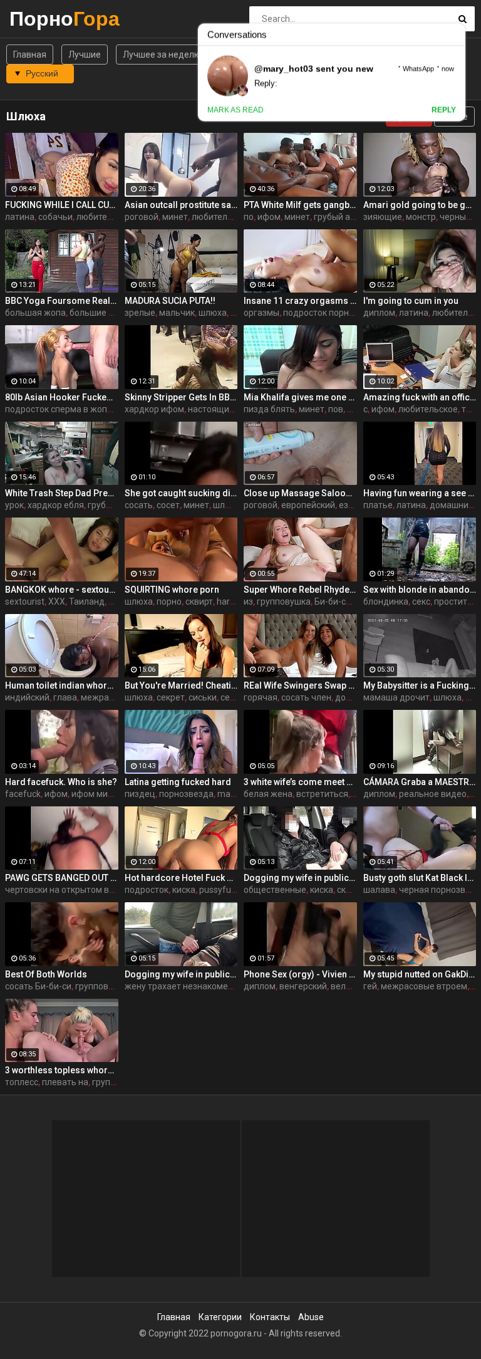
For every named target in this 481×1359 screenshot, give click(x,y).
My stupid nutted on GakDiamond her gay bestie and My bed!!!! (420, 974)
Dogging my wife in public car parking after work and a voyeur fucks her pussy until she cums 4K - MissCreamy (181, 974)
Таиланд (87, 601)
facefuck (23, 794)
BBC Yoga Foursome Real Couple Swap (61, 301)
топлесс (21, 1082)
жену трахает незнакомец (179, 986)
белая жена (268, 794)
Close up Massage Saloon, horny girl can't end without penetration (300, 493)
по (249, 217)
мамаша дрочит (396, 697)
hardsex (233, 601)
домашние (451, 505)
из (248, 601)
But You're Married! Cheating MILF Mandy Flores (181, 685)
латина (19, 217)
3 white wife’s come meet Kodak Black (300, 782)
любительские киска (234, 217)
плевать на (65, 1082)
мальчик (177, 313)
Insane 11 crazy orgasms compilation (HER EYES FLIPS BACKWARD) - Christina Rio (300, 301)
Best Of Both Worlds (46, 974)
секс (421, 601)
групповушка (284, 601)
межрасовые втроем (424, 986)
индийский (27, 697)
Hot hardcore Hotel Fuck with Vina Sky (181, 878)
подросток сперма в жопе (58, 409)
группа (106, 1082)
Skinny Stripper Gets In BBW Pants (181, 397)
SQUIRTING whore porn (172, 590)
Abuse (311, 1317)
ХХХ (56, 601)
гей (370, 986)
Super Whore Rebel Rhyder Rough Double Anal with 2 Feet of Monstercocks (300, 590)
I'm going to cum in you (410, 301)
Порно (42, 18)
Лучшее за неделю (162, 54)
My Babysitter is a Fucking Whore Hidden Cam (420, 685)
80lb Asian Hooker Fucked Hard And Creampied (61, 397)
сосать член (306, 697)
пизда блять (269, 409)
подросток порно (318, 313)
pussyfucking (225, 890)
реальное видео (433, 794)
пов (335, 409)
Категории (220, 1317)
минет (175, 217)
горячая (260, 697)
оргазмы (261, 313)
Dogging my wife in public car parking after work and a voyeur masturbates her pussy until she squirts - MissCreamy (300, 878)
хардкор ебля (56, 505)
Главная (29, 54)
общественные (275, 890)
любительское (428, 409)
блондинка (385, 601)
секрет (171, 697)
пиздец (140, 794)
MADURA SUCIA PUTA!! (170, 301)
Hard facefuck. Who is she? (61, 782)
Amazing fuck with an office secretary (420, 397)
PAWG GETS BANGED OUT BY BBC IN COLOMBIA (61, 878)
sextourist (24, 601)
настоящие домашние (234, 409)
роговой (141, 217)
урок (14, 505)
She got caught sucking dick (181, 493)
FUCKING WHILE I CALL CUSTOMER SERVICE (61, 205)
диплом (379, 313)
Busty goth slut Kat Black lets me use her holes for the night (420, 878)
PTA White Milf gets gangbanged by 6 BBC (300, 205)
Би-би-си (332, 601)
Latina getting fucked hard (178, 782)
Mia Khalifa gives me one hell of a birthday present (300, 397)
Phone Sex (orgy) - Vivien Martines (300, 974)
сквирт (199, 601)
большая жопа (35, 313)
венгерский (303, 986)
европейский (308, 505)
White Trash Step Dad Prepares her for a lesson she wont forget (61, 493)
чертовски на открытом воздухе (71, 890)
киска (183, 890)
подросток (146, 890)
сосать (139, 505)
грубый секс (112, 505)
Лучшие (84, 54)
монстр (421, 217)
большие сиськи (103, 313)
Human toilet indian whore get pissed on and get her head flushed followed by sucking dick (61, 685)
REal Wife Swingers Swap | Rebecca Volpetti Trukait (300, 685)
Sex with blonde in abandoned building (420, 590)
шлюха (213, 313)
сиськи (203, 697)
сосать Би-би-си (38, 986)
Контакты (270, 1317)
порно (169, 601)
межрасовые (108, 697)
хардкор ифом (154, 409)
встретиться (322, 794)
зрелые (140, 313)
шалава (379, 890)
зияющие (382, 217)
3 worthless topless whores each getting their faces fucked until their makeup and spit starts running (61, 1070)
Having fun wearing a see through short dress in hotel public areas (420, 493)
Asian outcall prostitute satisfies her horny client (181, 205)
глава (65, 697)
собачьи (55, 217)
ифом (269, 217)
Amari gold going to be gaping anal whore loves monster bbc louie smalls (420, 205)
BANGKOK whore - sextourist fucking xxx (61, 590)
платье (378, 505)
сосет (168, 505)
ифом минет (96, 794)
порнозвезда (186, 794)
